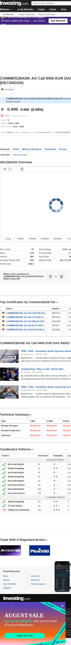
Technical (50, 149)
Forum (63, 149)
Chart (16, 149)
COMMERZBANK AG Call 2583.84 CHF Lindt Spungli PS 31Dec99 (26, 321)
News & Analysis (32, 149)
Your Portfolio (9, 584)
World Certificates (27, 14)
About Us (35, 576)
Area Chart (10, 169)
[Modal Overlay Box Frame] (32, 623)
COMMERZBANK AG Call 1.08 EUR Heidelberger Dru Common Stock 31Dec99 (26, 313)
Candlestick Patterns (15, 449)
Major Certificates (47, 14)
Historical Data (20, 155)
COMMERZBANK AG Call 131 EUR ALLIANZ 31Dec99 (26, 317)
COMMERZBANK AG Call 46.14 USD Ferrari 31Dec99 (26, 325)
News (64, 9)
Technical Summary (14, 414)
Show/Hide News (22, 169)
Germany (25, 132)
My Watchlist (26, 9)
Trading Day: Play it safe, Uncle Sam (42, 369)
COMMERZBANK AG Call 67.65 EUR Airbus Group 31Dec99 (26, 329)
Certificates (8, 14)
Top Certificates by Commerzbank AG (27, 302)
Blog (5, 576)
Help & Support (38, 584)
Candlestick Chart (5, 169)
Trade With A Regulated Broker (22, 539)
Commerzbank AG (43, 132)
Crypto (41, 9)
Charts (52, 9)
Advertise (35, 580)
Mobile (6, 580)
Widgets (7, 588)
